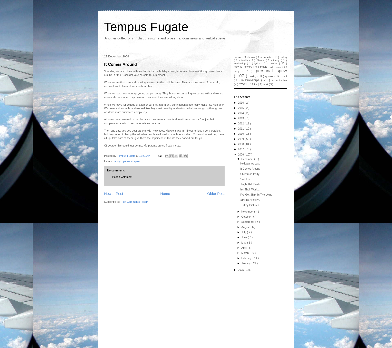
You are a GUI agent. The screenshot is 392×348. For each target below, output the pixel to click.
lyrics (258, 63)
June (244, 237)
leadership (240, 63)
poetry (253, 76)
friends (261, 60)
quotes (269, 76)
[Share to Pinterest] (186, 156)
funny (277, 60)
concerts (267, 57)
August (246, 227)
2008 (241, 144)
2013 (241, 118)
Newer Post (113, 194)
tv (257, 84)
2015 (241, 108)
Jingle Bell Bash (249, 184)
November (247, 211)
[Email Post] (159, 155)
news (279, 67)
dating (283, 57)
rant (285, 76)
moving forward (243, 66)
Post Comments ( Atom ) (135, 201)
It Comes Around (120, 64)
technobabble (279, 80)
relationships (251, 80)
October (246, 216)
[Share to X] (176, 156)
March (245, 252)
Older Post (216, 194)
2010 (241, 133)
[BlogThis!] (171, 156)
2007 (241, 149)
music (264, 66)
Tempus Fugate (146, 27)
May (244, 242)
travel (243, 84)
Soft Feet (245, 179)
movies (274, 63)
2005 (241, 269)
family (117, 161)
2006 (241, 154)
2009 (241, 139)
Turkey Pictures (249, 205)
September (248, 221)
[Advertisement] (259, 298)
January (246, 263)
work (266, 84)
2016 (241, 102)
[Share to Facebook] (181, 156)
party (238, 71)
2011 (241, 128)
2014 (241, 113)
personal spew (131, 161)
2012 (241, 123)
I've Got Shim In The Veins (256, 194)
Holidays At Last (250, 163)
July (244, 232)
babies (238, 57)
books (252, 57)
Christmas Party (249, 174)
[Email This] (167, 156)
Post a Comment (122, 176)
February (247, 258)
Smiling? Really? (250, 199)
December (247, 159)
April (244, 247)
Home (165, 194)
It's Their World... (250, 189)
